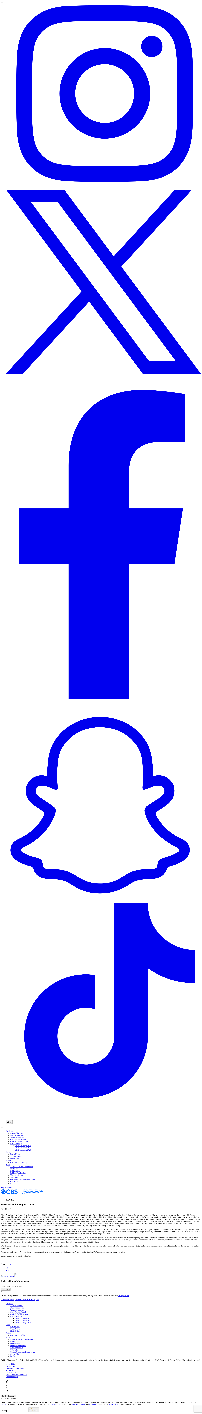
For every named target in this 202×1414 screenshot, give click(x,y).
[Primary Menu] (2, 2)
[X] (103, 373)
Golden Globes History (18, 1163)
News (8, 1152)
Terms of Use (11, 1372)
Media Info (14, 1169)
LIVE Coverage (16, 1144)
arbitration (93, 1404)
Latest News (15, 1154)
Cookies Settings (12, 1377)
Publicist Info (15, 1171)
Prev (8, 1268)
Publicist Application (18, 1173)
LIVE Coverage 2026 (23, 1150)
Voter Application (16, 1175)
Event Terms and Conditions (16, 1375)
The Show (9, 1131)
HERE (3, 1404)
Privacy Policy (123, 1296)
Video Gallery (15, 1156)
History (8, 1160)
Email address (6, 1286)
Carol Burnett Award (18, 1139)
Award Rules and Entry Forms (21, 1167)
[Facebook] (103, 711)
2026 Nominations (17, 1135)
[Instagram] (103, 189)
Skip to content (6, 1187)
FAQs (12, 1184)
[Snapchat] (103, 896)
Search (3, 1411)
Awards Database (16, 1133)
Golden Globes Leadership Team (22, 1179)
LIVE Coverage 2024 (23, 1146)
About (8, 1165)
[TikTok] (103, 1119)
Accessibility (10, 1364)
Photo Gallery (15, 1158)
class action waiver (78, 1404)
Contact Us (14, 1181)
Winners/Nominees (17, 1137)
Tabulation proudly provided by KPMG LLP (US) (20, 1300)
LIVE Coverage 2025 (23, 1148)
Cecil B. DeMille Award (19, 1141)
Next (8, 1270)
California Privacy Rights (15, 1368)
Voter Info (14, 1177)
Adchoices (9, 1370)
